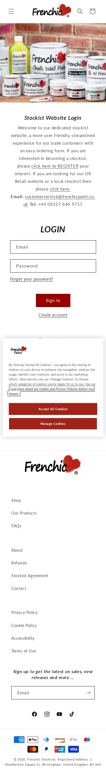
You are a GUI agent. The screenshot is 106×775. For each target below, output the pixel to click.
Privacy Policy (24, 612)
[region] (53, 387)
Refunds (19, 562)
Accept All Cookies (53, 409)
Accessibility (22, 638)
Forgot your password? (32, 279)
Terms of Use (23, 650)
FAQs (16, 525)
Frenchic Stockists (41, 759)
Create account (52, 314)
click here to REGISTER (54, 165)
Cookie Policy (24, 625)
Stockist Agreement (29, 575)
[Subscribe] (88, 692)
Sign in (53, 300)
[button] (11, 11)
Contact (18, 588)
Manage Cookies (53, 423)
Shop (16, 500)
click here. (60, 188)
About (17, 550)
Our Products (24, 513)
